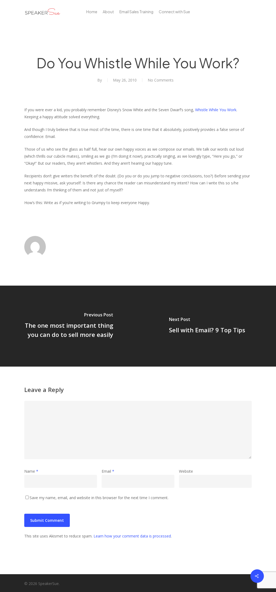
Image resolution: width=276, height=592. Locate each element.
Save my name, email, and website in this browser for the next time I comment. (99, 497)
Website (186, 471)
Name (31, 471)
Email (108, 471)
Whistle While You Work (215, 109)
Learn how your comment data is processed (132, 536)
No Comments (161, 80)
